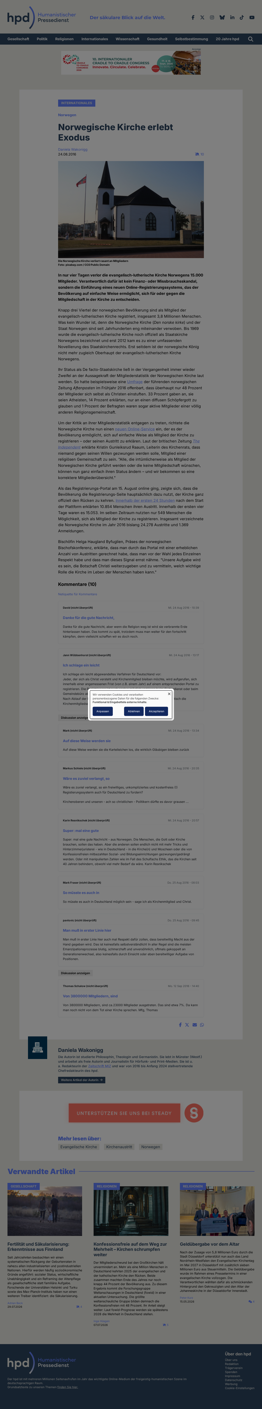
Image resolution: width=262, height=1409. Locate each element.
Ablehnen (134, 711)
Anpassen (102, 711)
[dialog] (131, 704)
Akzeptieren (156, 711)
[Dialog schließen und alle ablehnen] (169, 692)
